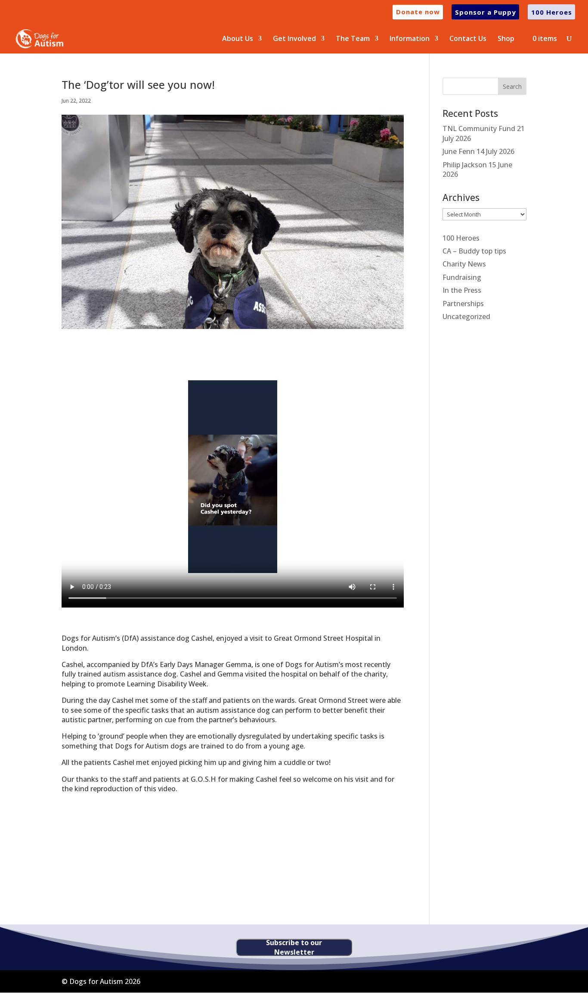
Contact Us (467, 39)
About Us (237, 39)
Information (410, 39)
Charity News (464, 264)
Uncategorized (466, 316)
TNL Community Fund (479, 128)
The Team (353, 39)
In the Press (462, 290)
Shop (506, 39)
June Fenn (459, 151)
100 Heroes (461, 238)
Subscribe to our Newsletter (294, 947)
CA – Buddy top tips (474, 251)
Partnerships (463, 303)
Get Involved (294, 39)
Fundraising (462, 277)
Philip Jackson (465, 164)
